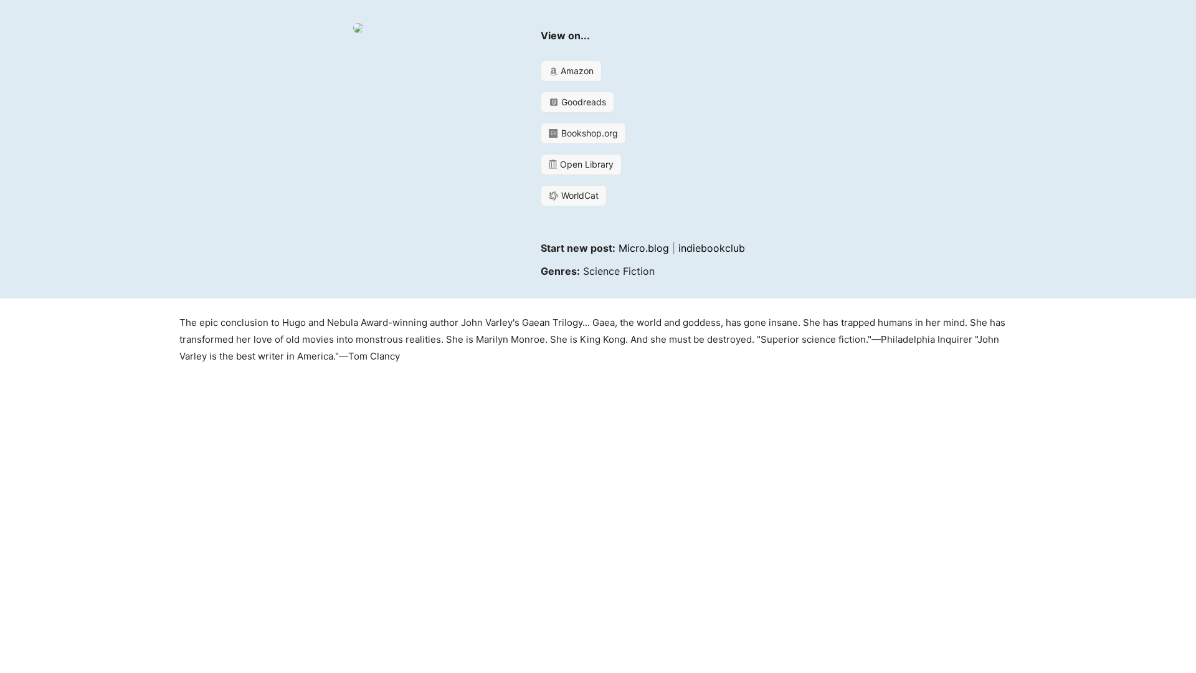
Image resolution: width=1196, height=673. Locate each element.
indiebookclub (711, 248)
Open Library (586, 164)
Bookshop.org (588, 133)
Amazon (576, 70)
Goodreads (582, 102)
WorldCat (579, 195)
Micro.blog (644, 248)
